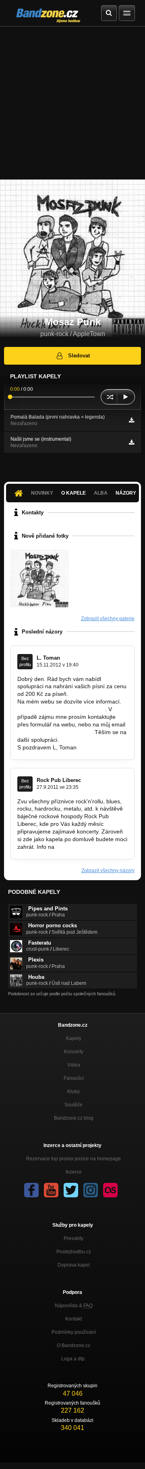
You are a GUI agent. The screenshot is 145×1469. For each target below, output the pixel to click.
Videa (73, 1065)
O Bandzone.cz (73, 1345)
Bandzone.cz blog (73, 1118)
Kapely (73, 1038)
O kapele (73, 493)
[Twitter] (71, 1190)
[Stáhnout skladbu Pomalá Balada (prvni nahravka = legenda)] (131, 420)
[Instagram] (90, 1190)
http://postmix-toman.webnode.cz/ (60, 709)
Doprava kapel (74, 1265)
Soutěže (73, 1105)
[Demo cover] (39, 578)
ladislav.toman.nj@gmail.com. (55, 732)
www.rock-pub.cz (77, 847)
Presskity (73, 1238)
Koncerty (73, 1051)
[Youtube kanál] (51, 1190)
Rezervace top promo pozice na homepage (73, 1159)
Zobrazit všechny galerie (108, 618)
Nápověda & (74, 1305)
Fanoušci (74, 1078)
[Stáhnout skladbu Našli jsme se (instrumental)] (131, 442)
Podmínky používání (74, 1332)
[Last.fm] (110, 1190)
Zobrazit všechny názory (108, 870)
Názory (126, 493)
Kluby (73, 1091)
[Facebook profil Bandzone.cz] (31, 1190)
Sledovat (79, 356)
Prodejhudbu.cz (73, 1251)
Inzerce (74, 1172)
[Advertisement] (72, 103)
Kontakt (73, 1319)
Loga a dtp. (73, 1359)
